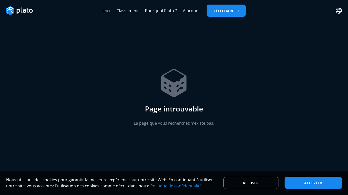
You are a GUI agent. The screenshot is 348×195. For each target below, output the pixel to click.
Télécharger (226, 10)
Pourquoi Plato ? (161, 10)
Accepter (313, 183)
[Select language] (339, 11)
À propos (191, 10)
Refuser (251, 183)
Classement (127, 10)
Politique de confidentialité (176, 186)
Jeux (106, 10)
